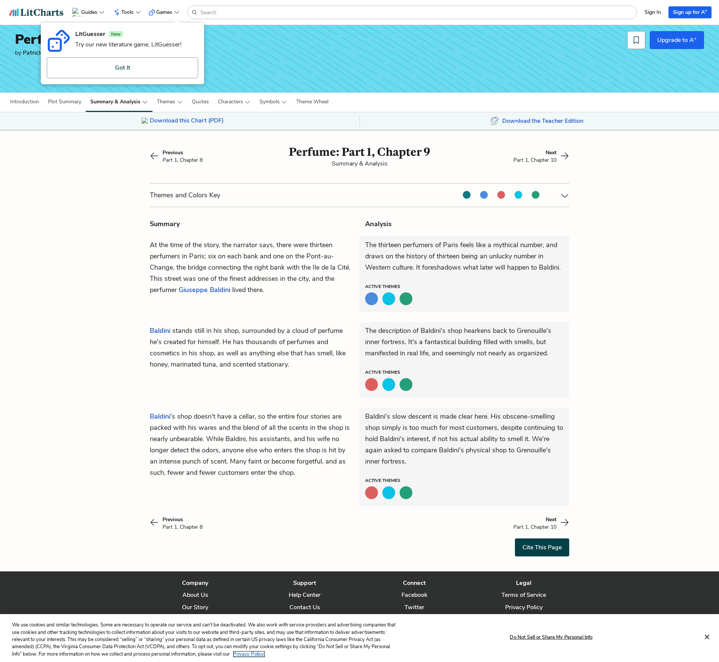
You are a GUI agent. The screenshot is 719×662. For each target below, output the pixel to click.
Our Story (195, 607)
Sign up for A (690, 12)
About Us (195, 595)
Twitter (414, 607)
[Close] (707, 637)
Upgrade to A (677, 39)
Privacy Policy (524, 607)
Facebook (414, 595)
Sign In (652, 12)
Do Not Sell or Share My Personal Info (551, 637)
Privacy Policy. (249, 654)
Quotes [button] (200, 101)
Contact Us (304, 607)
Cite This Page (542, 547)
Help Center (305, 595)
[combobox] (418, 12)
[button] (24, 102)
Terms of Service (523, 595)
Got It (122, 68)
